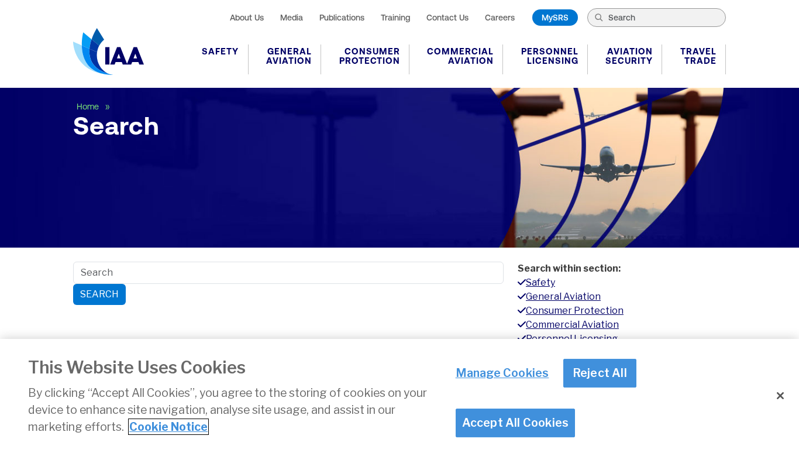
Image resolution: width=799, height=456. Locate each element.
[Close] (780, 396)
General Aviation (289, 56)
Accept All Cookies (515, 423)
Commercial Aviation (460, 56)
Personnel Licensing (549, 56)
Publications (341, 17)
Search (99, 294)
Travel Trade (698, 56)
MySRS (555, 17)
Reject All (600, 373)
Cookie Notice (168, 427)
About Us (247, 17)
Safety (220, 51)
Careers (500, 17)
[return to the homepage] (108, 51)
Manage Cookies (502, 373)
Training (395, 17)
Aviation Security (629, 56)
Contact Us (447, 17)
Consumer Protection (369, 56)
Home (89, 106)
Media (291, 17)
